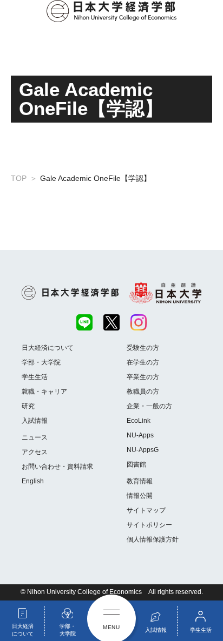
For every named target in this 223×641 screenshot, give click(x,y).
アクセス (35, 452)
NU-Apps (140, 435)
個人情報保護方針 (153, 539)
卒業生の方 (143, 377)
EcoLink (138, 420)
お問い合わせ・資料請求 (57, 466)
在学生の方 (143, 362)
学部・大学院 (41, 362)
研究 (28, 406)
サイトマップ (146, 510)
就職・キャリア (44, 391)
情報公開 (140, 496)
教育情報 (140, 481)
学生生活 (35, 377)
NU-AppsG (143, 450)
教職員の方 (143, 391)
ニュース (35, 437)
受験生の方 (143, 348)
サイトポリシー (149, 525)
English (33, 481)
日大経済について (48, 348)
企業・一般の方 (149, 406)
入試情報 (35, 420)
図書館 (136, 464)
